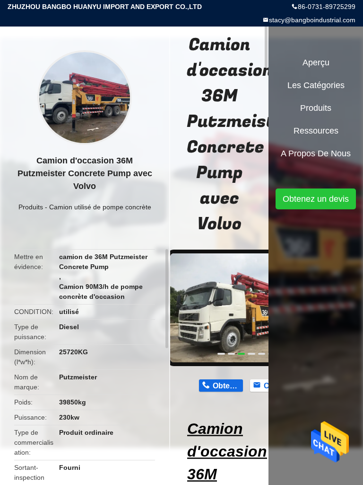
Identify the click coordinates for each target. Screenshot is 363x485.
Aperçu (315, 62)
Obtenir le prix (227, 386)
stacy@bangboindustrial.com (312, 20)
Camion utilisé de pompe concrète (100, 207)
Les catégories (316, 85)
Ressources (316, 130)
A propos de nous (316, 153)
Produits (30, 207)
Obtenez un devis (316, 199)
